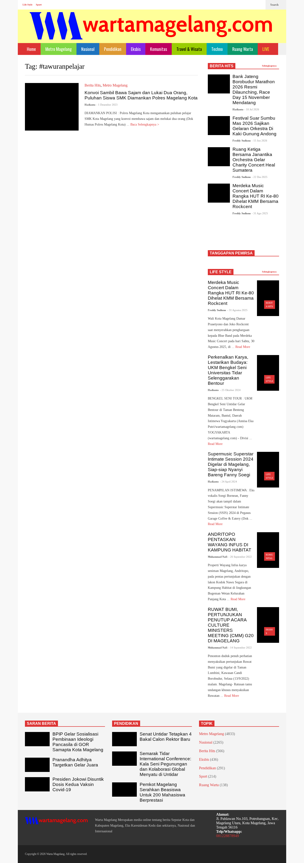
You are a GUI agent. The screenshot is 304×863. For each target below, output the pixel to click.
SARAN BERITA (41, 724)
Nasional (88, 49)
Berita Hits (93, 85)
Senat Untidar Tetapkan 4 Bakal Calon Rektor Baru (166, 736)
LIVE (266, 49)
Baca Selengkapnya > (145, 124)
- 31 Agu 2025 (260, 213)
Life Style (27, 4)
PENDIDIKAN (126, 724)
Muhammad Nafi (217, 556)
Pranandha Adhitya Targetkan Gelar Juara (75, 762)
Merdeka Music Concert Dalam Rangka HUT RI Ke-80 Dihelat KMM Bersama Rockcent (256, 196)
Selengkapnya (269, 65)
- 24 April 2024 (228, 481)
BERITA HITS (221, 66)
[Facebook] (244, 5)
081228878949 (227, 836)
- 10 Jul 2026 (251, 109)
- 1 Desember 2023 (107, 104)
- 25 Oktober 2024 (230, 390)
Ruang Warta (242, 49)
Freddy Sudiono (242, 140)
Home (31, 49)
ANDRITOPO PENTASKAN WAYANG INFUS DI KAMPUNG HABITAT (229, 542)
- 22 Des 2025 (259, 177)
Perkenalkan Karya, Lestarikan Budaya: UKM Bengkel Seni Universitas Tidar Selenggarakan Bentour (228, 370)
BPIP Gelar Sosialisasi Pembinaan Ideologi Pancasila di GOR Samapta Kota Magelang (77, 741)
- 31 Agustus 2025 (237, 310)
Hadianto (90, 104)
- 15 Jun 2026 (259, 140)
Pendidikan (112, 49)
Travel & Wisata (189, 49)
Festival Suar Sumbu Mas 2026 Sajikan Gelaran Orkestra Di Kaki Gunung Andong (254, 126)
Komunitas (158, 49)
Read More (243, 347)
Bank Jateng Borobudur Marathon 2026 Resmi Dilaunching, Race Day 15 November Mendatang (254, 89)
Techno (217, 49)
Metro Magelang (58, 49)
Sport (39, 4)
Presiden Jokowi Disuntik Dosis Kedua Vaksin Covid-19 (78, 784)
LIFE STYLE (221, 272)
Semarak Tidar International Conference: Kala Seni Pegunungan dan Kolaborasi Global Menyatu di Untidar (165, 764)
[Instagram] (252, 5)
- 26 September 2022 (240, 556)
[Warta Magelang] (151, 32)
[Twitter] (259, 5)
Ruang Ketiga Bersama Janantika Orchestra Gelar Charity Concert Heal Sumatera (254, 160)
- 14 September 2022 (240, 647)
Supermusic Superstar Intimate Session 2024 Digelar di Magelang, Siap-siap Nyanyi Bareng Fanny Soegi (230, 464)
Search (274, 4)
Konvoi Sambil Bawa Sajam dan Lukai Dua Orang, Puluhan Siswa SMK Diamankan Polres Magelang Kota (141, 95)
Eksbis (136, 49)
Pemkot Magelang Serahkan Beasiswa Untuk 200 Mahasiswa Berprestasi (162, 792)
